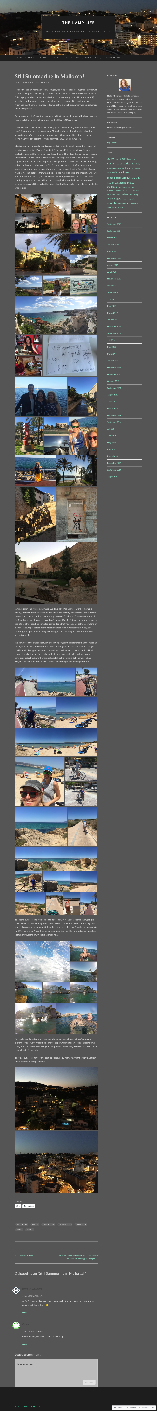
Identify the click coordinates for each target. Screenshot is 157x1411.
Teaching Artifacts (113, 58)
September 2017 (114, 292)
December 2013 (114, 463)
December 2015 (114, 367)
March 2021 (112, 237)
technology (113, 198)
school (117, 194)
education (128, 167)
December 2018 (114, 258)
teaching (133, 194)
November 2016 (114, 326)
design (138, 164)
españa (137, 168)
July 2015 (111, 401)
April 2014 (111, 449)
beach (35, 1224)
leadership (110, 183)
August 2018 (112, 265)
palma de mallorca (127, 191)
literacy (132, 183)
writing (120, 207)
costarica (125, 163)
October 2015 (113, 381)
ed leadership (112, 168)
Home (20, 58)
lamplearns (114, 177)
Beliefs (43, 58)
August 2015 (112, 394)
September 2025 (114, 224)
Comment (89, 1382)
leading (117, 183)
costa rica (113, 163)
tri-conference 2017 (122, 203)
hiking (109, 172)
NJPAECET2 (112, 191)
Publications (91, 58)
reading (135, 191)
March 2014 (112, 456)
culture (133, 164)
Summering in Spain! (24, 1255)
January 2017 (112, 319)
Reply (24, 1313)
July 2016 (111, 340)
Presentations (73, 58)
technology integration (127, 199)
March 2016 (112, 354)
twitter (109, 207)
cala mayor (132, 159)
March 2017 (112, 313)
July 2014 (111, 429)
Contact (56, 58)
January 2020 (112, 244)
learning (124, 182)
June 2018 (111, 272)
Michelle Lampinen (39, 82)
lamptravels (65, 1224)
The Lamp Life (78, 23)
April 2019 (111, 251)
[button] (28, 203)
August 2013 (112, 476)
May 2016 (111, 347)
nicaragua (130, 187)
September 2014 (114, 422)
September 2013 (114, 470)
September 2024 (114, 231)
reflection (110, 195)
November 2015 (114, 374)
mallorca (81, 1224)
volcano (114, 207)
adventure (22, 1224)
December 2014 (114, 415)
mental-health (122, 187)
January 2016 (112, 360)
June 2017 (111, 299)
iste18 (115, 172)
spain (19, 1230)
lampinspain (49, 1224)
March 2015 (112, 408)
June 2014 (111, 435)
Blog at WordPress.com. (28, 1406)
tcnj (127, 194)
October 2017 (113, 285)
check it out (80, 176)
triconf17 (134, 203)
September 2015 (114, 388)
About (31, 58)
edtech (120, 168)
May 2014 (111, 442)
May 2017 (111, 306)
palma (119, 191)
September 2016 (114, 333)
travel (30, 1230)
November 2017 (114, 278)
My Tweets (112, 142)
